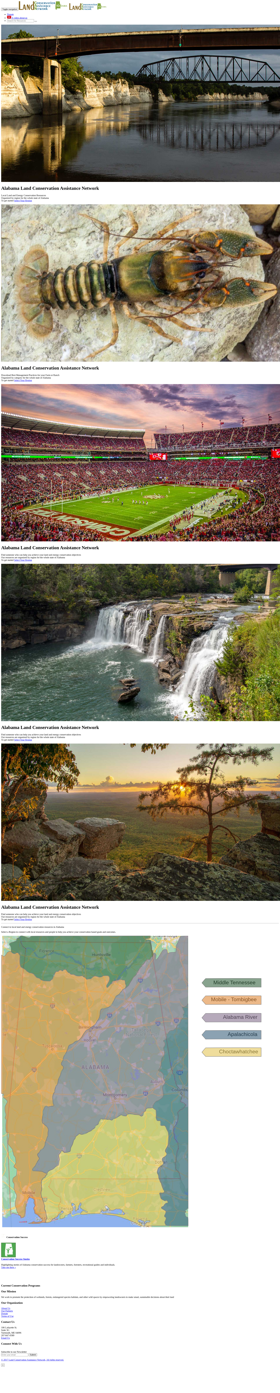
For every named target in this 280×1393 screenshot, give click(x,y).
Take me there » (8, 1267)
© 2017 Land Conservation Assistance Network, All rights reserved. (32, 1360)
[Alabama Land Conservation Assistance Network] (44, 9)
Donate (10, 14)
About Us (5, 1308)
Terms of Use (7, 1316)
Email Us (5, 1338)
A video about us (19, 18)
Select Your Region (23, 200)
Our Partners (7, 1311)
